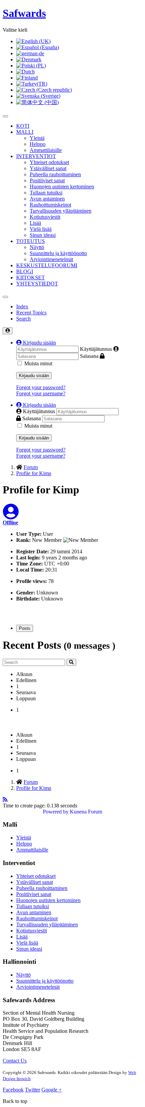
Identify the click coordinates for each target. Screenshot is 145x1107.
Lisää (35, 223)
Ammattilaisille (46, 150)
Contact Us (15, 1061)
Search (23, 318)
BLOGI (24, 271)
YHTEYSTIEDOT (37, 283)
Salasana (89, 356)
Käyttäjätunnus (96, 349)
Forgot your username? (40, 393)
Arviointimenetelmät (51, 259)
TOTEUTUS (30, 241)
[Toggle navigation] (5, 297)
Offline (10, 522)
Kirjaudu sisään (34, 375)
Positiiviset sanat (47, 180)
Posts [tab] (24, 628)
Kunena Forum (86, 811)
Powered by (55, 811)
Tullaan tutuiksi (46, 192)
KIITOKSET (30, 277)
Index (22, 306)
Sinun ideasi (43, 235)
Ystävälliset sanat (48, 168)
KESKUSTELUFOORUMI (46, 265)
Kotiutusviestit (45, 217)
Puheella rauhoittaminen (55, 174)
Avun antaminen (47, 199)
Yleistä (37, 138)
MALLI (24, 132)
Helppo (38, 144)
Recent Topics (31, 312)
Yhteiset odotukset (49, 162)
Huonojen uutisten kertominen (62, 186)
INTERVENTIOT (36, 156)
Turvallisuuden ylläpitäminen (60, 211)
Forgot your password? (40, 387)
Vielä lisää (41, 229)
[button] (36, 342)
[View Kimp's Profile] (11, 516)
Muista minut (38, 363)
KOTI (22, 126)
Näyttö (37, 247)
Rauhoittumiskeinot (50, 205)
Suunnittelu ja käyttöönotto (58, 253)
